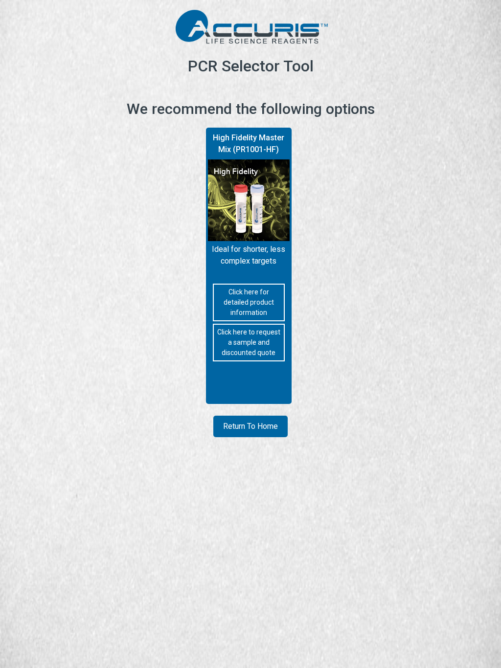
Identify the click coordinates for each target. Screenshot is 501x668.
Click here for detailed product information (249, 302)
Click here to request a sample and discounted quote (248, 342)
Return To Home (250, 426)
